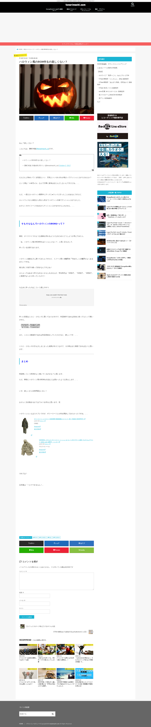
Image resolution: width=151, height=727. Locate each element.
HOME (21, 724)
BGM (36, 537)
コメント (23, 571)
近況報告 (43, 537)
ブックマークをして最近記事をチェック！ (76, 44)
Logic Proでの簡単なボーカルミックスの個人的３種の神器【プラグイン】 (119, 207)
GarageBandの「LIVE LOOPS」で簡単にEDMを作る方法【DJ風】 (119, 258)
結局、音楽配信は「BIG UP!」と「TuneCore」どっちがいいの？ (116, 216)
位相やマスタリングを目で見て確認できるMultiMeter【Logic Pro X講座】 (119, 250)
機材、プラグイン (100, 9)
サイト (21, 608)
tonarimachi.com (75, 4)
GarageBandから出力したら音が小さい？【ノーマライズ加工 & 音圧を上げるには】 (119, 199)
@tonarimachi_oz (42, 149)
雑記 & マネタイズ (26, 537)
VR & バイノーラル (85, 9)
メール (22, 600)
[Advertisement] (75, 27)
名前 (21, 592)
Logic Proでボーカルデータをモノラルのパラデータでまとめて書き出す (119, 233)
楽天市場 (36, 429)
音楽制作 (57, 537)
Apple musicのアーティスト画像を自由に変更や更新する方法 (119, 276)
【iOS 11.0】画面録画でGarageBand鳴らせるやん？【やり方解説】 (119, 267)
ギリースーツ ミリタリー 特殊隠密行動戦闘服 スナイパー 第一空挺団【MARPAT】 (59, 419)
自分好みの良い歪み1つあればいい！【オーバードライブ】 (119, 241)
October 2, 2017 (65, 165)
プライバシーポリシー (33, 724)
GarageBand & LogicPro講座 (54, 9)
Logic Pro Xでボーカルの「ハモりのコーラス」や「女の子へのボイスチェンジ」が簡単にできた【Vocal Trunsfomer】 (119, 224)
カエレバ (42, 420)
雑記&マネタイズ (71, 9)
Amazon (36, 426)
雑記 (50, 537)
